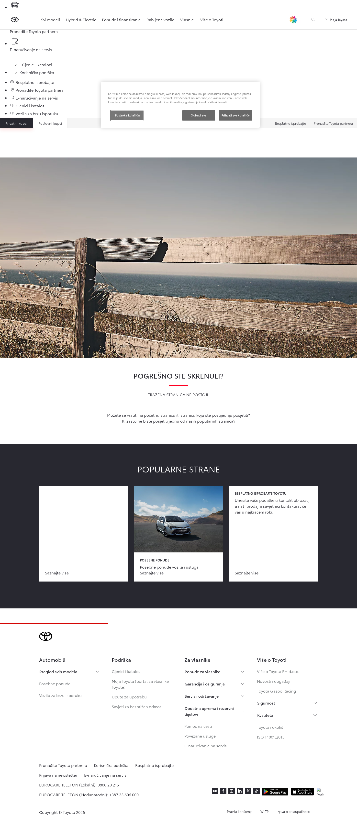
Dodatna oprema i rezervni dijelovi (209, 711)
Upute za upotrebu (129, 696)
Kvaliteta (265, 715)
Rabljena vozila (160, 19)
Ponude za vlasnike (202, 671)
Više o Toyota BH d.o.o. (278, 671)
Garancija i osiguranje (205, 683)
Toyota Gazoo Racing (276, 691)
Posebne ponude (54, 683)
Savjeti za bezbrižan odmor (136, 706)
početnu (151, 415)
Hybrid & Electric (81, 19)
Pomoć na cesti (198, 726)
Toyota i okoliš (270, 727)
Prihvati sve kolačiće (236, 115)
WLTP (264, 811)
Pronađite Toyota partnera (333, 123)
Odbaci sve (198, 115)
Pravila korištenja (240, 811)
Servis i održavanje (202, 696)
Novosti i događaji (273, 681)
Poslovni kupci (50, 123)
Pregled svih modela (58, 671)
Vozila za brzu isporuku (60, 695)
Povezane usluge (200, 736)
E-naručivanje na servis (205, 745)
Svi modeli (50, 19)
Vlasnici (187, 19)
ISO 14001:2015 (270, 737)
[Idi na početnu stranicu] (15, 19)
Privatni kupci (16, 123)
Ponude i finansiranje (121, 19)
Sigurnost (266, 703)
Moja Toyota (338, 19)
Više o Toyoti (211, 19)
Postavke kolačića (127, 115)
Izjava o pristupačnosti (293, 811)
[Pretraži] (313, 19)
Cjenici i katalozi (127, 671)
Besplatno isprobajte (290, 123)
